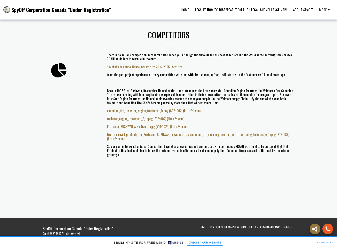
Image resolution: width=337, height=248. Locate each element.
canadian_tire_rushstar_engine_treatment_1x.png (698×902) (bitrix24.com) (153, 110)
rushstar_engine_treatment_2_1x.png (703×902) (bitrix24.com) (145, 118)
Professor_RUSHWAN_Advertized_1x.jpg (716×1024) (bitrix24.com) (147, 126)
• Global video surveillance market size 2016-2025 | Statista (144, 66)
